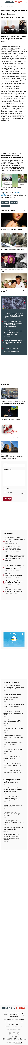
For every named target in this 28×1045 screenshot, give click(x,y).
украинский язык (5, 206)
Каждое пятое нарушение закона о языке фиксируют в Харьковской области (12, 155)
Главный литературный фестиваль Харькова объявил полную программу (13, 333)
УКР (23, 2)
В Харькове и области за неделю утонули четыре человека (14, 705)
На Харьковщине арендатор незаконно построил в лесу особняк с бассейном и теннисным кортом (12, 696)
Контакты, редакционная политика (14, 1019)
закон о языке (14, 202)
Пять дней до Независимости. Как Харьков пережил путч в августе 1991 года (14, 566)
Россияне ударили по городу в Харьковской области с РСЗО (13, 764)
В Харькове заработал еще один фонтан (13, 729)
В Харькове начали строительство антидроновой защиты (12, 349)
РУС (16, 1037)
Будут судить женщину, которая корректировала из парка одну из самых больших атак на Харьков (15, 557)
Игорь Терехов (5, 202)
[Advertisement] (14, 136)
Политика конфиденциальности (14, 1026)
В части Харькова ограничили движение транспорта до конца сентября (13, 712)
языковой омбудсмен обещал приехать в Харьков (11, 194)
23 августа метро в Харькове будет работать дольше (14, 581)
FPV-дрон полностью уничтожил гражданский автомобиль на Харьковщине (14, 589)
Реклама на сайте (14, 1024)
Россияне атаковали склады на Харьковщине (13, 806)
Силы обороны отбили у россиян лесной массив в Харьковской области (13, 315)
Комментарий (7, 469)
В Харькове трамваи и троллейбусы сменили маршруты (14, 821)
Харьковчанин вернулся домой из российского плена (13, 342)
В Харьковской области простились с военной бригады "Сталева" (15, 539)
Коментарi (7, 499)
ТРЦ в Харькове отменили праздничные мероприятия (13, 574)
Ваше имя (6, 463)
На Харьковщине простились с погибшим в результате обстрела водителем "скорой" (14, 687)
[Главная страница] (14, 1008)
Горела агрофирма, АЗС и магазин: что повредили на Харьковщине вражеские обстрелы (12, 837)
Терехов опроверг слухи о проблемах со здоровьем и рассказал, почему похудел (13, 547)
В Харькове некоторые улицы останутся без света (13, 743)
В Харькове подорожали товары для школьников (13, 750)
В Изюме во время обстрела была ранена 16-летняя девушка (13, 736)
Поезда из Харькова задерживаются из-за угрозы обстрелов (12, 813)
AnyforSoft (18, 1043)
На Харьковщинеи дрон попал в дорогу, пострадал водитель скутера (13, 772)
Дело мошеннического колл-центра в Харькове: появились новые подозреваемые (13, 323)
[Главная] (13, 2)
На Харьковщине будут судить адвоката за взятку (13, 757)
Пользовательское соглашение (14, 1029)
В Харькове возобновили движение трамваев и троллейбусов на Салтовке (12, 798)
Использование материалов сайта (14, 1022)
